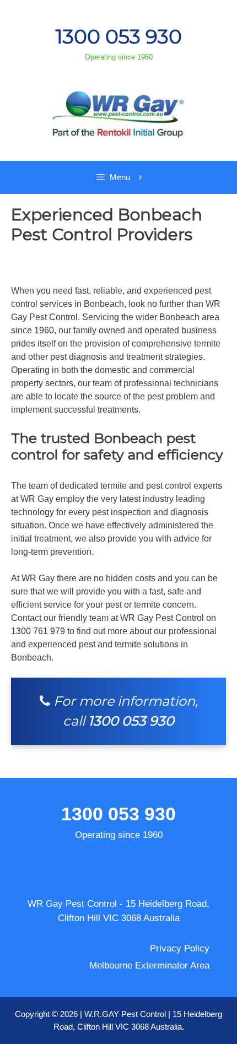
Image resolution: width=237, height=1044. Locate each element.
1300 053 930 (118, 36)
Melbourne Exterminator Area (149, 965)
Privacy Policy (179, 948)
